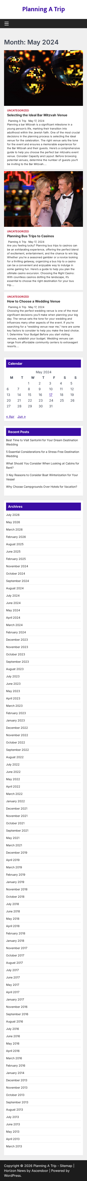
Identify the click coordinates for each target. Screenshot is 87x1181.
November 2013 (17, 1087)
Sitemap (66, 1166)
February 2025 (16, 559)
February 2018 (15, 933)
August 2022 (15, 757)
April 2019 (13, 860)
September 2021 (17, 830)
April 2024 (13, 617)
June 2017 (13, 977)
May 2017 (12, 984)
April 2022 (13, 786)
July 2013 (12, 1117)
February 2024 (16, 632)
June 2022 (13, 771)
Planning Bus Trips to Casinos (30, 236)
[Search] (80, 24)
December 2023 (17, 639)
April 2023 (13, 698)
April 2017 (12, 992)
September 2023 (17, 661)
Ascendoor (40, 1171)
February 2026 (16, 536)
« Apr (10, 416)
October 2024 (15, 573)
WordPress (12, 1175)
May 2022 (13, 779)
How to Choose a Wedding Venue (33, 301)
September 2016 (17, 1014)
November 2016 (17, 1006)
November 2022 (17, 735)
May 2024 (13, 610)
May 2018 (12, 918)
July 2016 (12, 1028)
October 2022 (15, 742)
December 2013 (16, 1080)
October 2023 (15, 654)
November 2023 (17, 647)
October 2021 (15, 823)
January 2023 (15, 720)
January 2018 (15, 940)
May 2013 (12, 1131)
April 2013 (13, 1139)
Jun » (21, 416)
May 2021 (12, 838)
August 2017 (14, 962)
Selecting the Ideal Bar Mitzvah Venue (37, 115)
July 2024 (13, 595)
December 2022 (17, 727)
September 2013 (17, 1102)
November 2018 (17, 889)
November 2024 (17, 566)
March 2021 (14, 845)
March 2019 (14, 867)
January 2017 (15, 999)
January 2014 (15, 1073)
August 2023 (15, 669)
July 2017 (12, 970)
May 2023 (13, 691)
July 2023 (13, 676)
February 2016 (15, 1065)
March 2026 (14, 529)
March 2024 (14, 625)
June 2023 (13, 683)
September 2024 (17, 581)
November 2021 (17, 816)
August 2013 (14, 1109)
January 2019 (15, 882)
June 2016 (13, 1036)
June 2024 (13, 603)
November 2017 (16, 948)
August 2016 (14, 1021)
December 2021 (16, 808)
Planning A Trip (43, 9)
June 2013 (13, 1124)
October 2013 (15, 1095)
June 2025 (13, 551)
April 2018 (13, 926)
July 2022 (13, 764)
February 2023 (16, 713)
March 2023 (14, 705)
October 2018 (15, 896)
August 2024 (15, 588)
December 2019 (16, 852)
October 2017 (15, 955)
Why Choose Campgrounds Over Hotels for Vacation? (41, 486)
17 (50, 395)
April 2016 (13, 1050)
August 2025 (14, 544)
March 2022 (14, 793)
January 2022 (15, 801)
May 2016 (12, 1043)
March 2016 (14, 1058)
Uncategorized (18, 110)
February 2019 (15, 874)
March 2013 (14, 1146)
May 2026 (13, 522)
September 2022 (17, 749)
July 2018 (12, 904)
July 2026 (13, 514)
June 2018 (13, 911)
